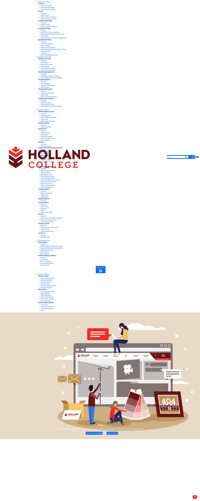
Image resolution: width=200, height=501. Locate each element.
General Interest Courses (48, 17)
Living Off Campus (46, 127)
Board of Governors (46, 193)
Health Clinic (44, 119)
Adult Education (45, 24)
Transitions (44, 53)
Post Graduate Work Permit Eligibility (52, 78)
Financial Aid (44, 95)
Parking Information (47, 187)
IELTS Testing (44, 36)
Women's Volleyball (46, 287)
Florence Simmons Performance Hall (51, 218)
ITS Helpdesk (44, 153)
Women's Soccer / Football (48, 285)
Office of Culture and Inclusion (50, 227)
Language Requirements (48, 68)
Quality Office (45, 197)
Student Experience (43, 109)
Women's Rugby (45, 284)
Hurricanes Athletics (43, 274)
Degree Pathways (46, 102)
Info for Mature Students (48, 70)
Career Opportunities (47, 231)
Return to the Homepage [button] (94, 433)
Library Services (45, 140)
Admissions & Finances (44, 57)
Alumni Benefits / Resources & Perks (51, 246)
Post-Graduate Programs (48, 9)
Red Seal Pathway (46, 51)
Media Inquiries (45, 237)
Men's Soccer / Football (47, 299)
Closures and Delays (47, 212)
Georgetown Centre (46, 174)
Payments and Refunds (47, 93)
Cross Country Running (47, 278)
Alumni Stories (44, 252)
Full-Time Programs (46, 5)
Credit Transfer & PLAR (47, 104)
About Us (40, 164)
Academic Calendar (46, 159)
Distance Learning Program (49, 26)
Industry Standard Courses (49, 19)
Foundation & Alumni (44, 240)
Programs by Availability (48, 7)
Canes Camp (44, 304)
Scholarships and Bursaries (49, 97)
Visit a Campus (45, 66)
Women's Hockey (46, 282)
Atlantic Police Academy (48, 170)
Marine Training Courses (48, 47)
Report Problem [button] (112, 433)
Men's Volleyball (45, 301)
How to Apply (45, 62)
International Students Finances (50, 76)
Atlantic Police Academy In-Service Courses (53, 49)
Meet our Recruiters (46, 64)
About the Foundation (46, 263)
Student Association (46, 136)
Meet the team (44, 253)
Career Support (45, 132)
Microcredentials (46, 45)
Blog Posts (44, 208)
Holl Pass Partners (46, 146)
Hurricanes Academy (47, 308)
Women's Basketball (47, 280)
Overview (43, 13)
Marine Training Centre (47, 176)
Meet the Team (44, 265)
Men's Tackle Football (47, 297)
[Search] (187, 157)
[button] (196, 157)
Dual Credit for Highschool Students (51, 106)
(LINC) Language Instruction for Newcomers (54, 38)
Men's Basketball (46, 295)
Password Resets (46, 152)
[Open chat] (195, 497)
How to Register (45, 83)
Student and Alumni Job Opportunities (51, 248)
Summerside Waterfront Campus (50, 180)
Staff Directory (45, 229)
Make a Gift (100, 268)
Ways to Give (44, 259)
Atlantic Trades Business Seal (49, 55)
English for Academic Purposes (50, 32)
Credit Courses (45, 15)
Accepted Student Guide (48, 85)
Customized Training (47, 43)
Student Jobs (44, 134)
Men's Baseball (45, 293)
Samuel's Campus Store (48, 138)
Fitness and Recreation (47, 306)
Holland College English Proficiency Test (52, 34)
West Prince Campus (47, 183)
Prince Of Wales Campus (48, 178)
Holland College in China (48, 185)
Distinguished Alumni (46, 250)
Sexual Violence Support (48, 121)
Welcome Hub (45, 87)
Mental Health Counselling (48, 117)
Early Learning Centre (47, 221)
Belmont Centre (45, 172)
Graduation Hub (45, 161)
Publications (44, 195)
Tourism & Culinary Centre (48, 182)
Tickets (43, 310)
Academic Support (46, 115)
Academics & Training (44, 1)
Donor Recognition (46, 261)
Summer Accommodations (48, 220)
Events (43, 210)
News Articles (45, 206)
